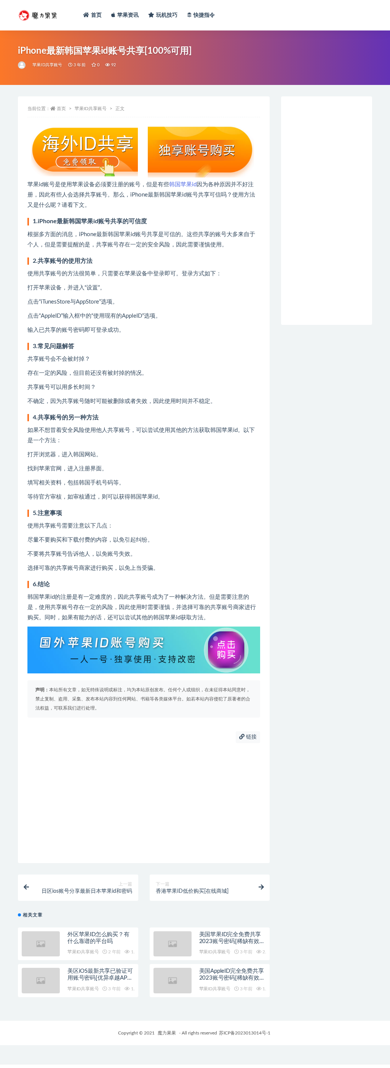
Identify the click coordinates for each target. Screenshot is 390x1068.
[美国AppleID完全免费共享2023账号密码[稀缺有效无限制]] (172, 980)
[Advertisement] (143, 802)
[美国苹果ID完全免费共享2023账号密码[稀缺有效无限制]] (172, 944)
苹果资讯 (128, 15)
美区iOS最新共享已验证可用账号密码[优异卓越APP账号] (100, 978)
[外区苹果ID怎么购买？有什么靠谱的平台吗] (41, 944)
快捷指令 (204, 15)
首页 (96, 15)
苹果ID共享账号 (47, 65)
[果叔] (22, 65)
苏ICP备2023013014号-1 (244, 1033)
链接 (251, 737)
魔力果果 (167, 1033)
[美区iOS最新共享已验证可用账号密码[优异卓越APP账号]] (41, 980)
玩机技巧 (167, 15)
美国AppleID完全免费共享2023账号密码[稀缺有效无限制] (232, 978)
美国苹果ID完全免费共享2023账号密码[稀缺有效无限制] (232, 941)
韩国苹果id (183, 184)
